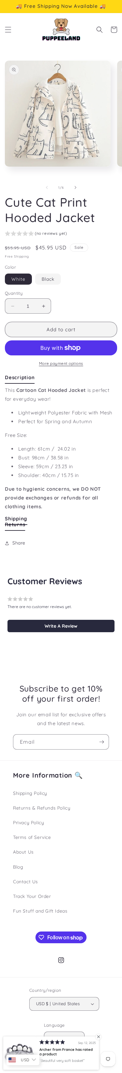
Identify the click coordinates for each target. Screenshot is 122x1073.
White (18, 279)
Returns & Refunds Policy (41, 808)
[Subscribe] (101, 742)
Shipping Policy (30, 793)
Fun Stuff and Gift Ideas (40, 911)
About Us (23, 852)
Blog (18, 867)
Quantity (13, 293)
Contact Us (25, 882)
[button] (8, 29)
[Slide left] (47, 187)
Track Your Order (32, 896)
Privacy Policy (28, 823)
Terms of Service (32, 837)
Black (48, 279)
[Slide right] (75, 187)
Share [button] (18, 543)
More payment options (61, 363)
